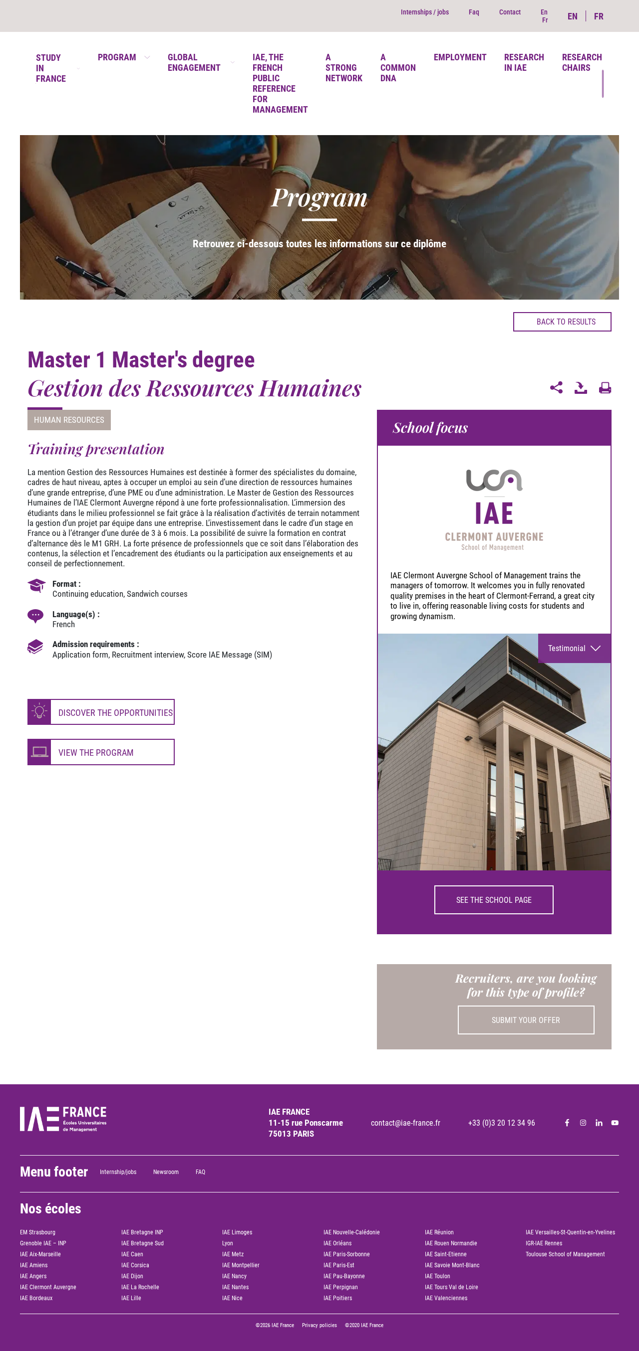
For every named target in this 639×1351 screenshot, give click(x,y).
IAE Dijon (132, 1276)
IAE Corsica (135, 1265)
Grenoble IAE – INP (43, 1243)
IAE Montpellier (241, 1265)
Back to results (566, 322)
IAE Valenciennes (446, 1298)
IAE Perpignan (340, 1287)
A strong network (343, 67)
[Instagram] (583, 1123)
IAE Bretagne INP (142, 1232)
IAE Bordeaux (36, 1298)
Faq (474, 12)
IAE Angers (33, 1276)
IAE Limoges (237, 1232)
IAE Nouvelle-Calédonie (351, 1232)
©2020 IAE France (364, 1325)
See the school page (494, 900)
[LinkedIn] (599, 1123)
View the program (96, 752)
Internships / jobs (425, 12)
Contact (510, 12)
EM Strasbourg (37, 1232)
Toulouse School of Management (565, 1254)
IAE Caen (132, 1254)
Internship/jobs (118, 1172)
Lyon (227, 1243)
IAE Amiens (33, 1265)
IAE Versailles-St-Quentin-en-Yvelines (570, 1232)
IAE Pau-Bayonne (344, 1276)
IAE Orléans (337, 1243)
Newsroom (166, 1172)
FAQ (200, 1172)
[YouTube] (615, 1123)
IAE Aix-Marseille (40, 1254)
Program (117, 57)
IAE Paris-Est (338, 1265)
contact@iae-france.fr (405, 1123)
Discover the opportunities (115, 712)
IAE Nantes (235, 1287)
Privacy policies (319, 1325)
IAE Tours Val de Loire (451, 1287)
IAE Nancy (234, 1276)
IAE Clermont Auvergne (48, 1287)
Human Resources (69, 420)
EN (573, 16)
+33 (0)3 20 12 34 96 (501, 1123)
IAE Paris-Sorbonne (346, 1254)
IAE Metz (233, 1254)
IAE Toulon (437, 1276)
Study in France (51, 68)
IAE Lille (131, 1298)
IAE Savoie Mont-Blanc (452, 1265)
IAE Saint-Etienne (446, 1254)
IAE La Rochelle (140, 1287)
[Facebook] (567, 1123)
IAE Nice (232, 1298)
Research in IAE (524, 62)
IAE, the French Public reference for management (280, 83)
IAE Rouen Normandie (451, 1243)
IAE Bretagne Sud (142, 1243)
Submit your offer (526, 1020)
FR (599, 16)
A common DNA (398, 67)
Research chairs (582, 62)
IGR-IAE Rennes (544, 1243)
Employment (460, 57)
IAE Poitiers (337, 1298)
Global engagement (194, 62)
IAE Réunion (439, 1232)
